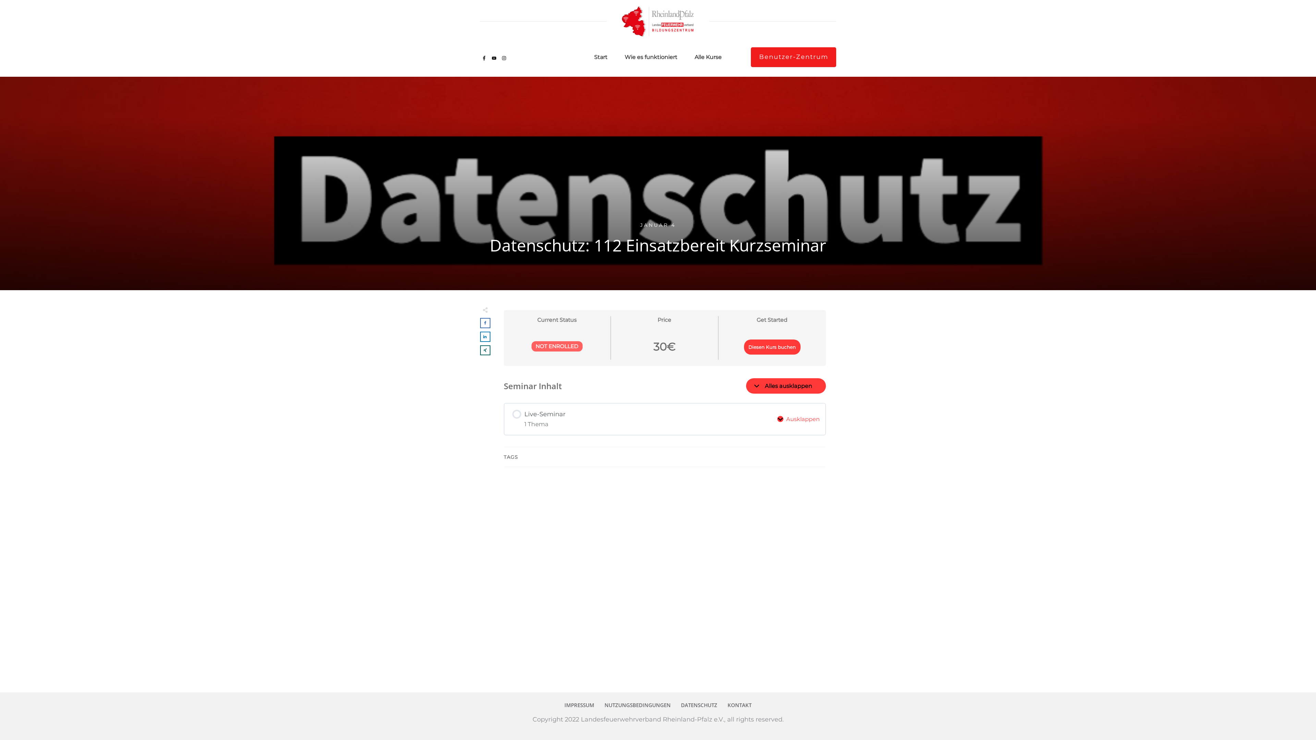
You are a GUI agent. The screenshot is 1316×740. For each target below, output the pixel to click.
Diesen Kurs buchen (772, 347)
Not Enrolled (557, 346)
